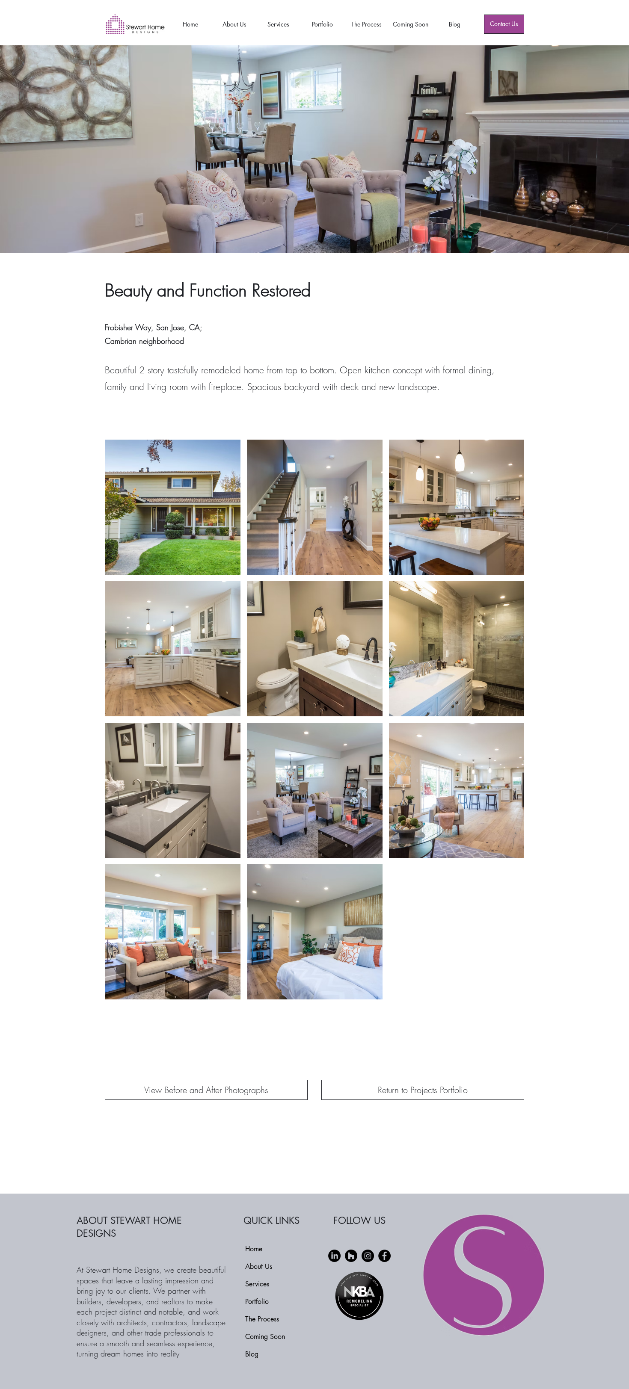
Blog (251, 1354)
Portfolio (257, 1301)
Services (257, 1284)
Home (253, 1248)
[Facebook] (384, 1256)
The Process (262, 1319)
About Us (258, 1266)
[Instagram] (368, 1256)
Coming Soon (265, 1336)
